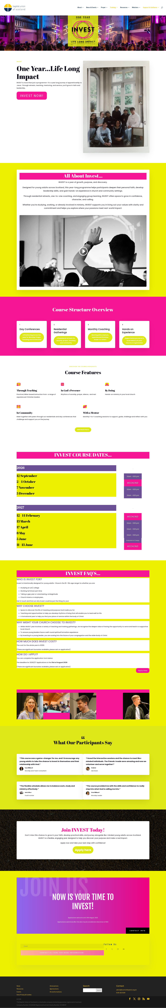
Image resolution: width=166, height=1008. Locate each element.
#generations (54, 989)
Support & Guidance (150, 7)
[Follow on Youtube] (123, 949)
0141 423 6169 (120, 993)
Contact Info (138, 931)
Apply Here (142, 670)
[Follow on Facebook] (106, 949)
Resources (124, 7)
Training (113, 7)
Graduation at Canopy (132, 540)
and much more (83, 430)
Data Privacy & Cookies (24, 995)
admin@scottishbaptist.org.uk (126, 990)
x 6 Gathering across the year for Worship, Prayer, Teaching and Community (31, 337)
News (18, 986)
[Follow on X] (112, 949)
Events (19, 992)
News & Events (91, 7)
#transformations (56, 992)
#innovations (54, 986)
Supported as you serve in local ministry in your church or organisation (134, 340)
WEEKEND (132, 482)
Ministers (135, 7)
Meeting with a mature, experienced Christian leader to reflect (100, 337)
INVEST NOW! (31, 95)
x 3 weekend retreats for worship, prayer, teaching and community (65, 340)
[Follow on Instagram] (117, 949)
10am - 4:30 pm (133, 476)
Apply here (83, 850)
